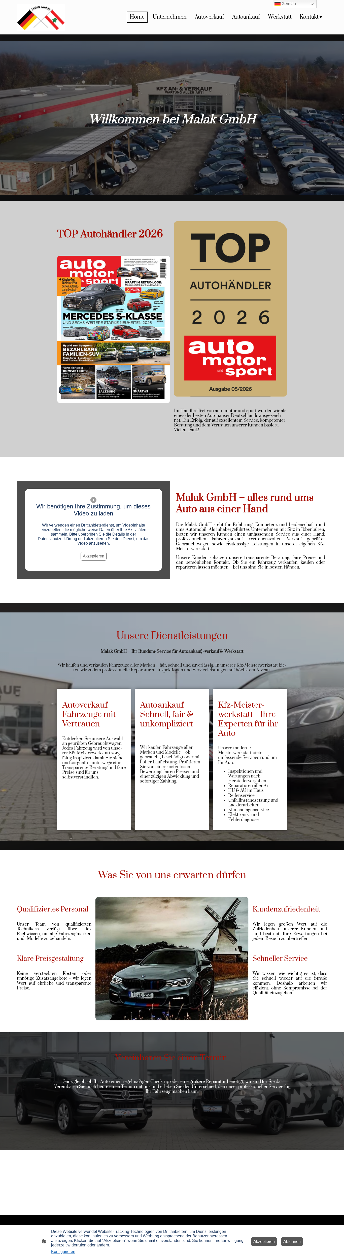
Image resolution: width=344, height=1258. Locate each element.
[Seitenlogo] (41, 17)
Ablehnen (292, 1241)
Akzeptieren (93, 556)
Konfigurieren (63, 1251)
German (288, 4)
